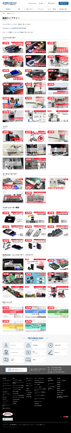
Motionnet (5, 397)
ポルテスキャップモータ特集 (18, 397)
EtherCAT (4, 399)
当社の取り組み (60, 392)
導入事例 (14, 403)
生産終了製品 (29, 396)
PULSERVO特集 (16, 399)
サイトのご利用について (40, 424)
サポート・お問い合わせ (39, 378)
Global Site (52, 3)
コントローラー (6, 401)
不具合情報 (28, 394)
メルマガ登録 (37, 384)
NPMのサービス (60, 394)
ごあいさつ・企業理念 (61, 380)
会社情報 (58, 378)
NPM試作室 (15, 401)
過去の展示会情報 (37, 405)
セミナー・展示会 (52, 9)
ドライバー (5, 403)
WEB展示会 (36, 403)
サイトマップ (5, 424)
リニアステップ (6, 383)
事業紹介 (58, 388)
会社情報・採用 (63, 9)
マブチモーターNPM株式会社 (9, 3)
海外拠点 (58, 386)
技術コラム (28, 390)
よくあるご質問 (51, 386)
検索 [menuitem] (42, 3)
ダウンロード (41, 9)
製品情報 (8, 9)
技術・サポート (30, 9)
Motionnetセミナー (38, 401)
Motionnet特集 (15, 391)
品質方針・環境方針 (61, 390)
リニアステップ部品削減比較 (18, 395)
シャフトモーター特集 (17, 380)
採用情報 (49, 378)
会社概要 (58, 382)
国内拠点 (58, 384)
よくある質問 (29, 392)
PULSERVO (5, 391)
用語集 (27, 388)
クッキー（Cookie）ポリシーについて (26, 424)
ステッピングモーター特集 (18, 387)
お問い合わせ (33, 3)
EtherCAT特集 (15, 393)
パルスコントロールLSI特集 (18, 385)
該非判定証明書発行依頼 (39, 382)
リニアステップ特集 (17, 389)
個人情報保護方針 (13, 424)
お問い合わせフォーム (38, 380)
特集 (19, 9)
